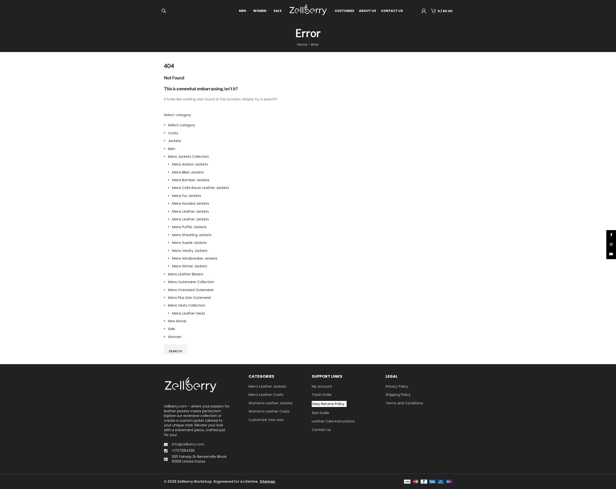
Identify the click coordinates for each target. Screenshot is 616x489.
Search (175, 351)
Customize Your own (266, 420)
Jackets (174, 140)
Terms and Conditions (404, 403)
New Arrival (177, 321)
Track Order (322, 394)
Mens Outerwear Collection (191, 281)
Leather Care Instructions (333, 421)
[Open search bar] (163, 11)
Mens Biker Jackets (188, 172)
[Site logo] (308, 10)
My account (322, 386)
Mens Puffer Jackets (189, 227)
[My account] (424, 11)
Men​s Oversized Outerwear (191, 289)
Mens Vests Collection (186, 305)
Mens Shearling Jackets (192, 235)
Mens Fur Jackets (186, 195)
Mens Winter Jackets (189, 266)
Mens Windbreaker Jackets (194, 258)
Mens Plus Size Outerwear (189, 297)
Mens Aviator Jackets (190, 164)
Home (302, 44)
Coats (173, 133)
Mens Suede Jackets (189, 242)
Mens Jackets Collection (188, 156)
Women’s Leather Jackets (270, 403)
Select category (177, 115)
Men (171, 148)
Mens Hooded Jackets (190, 203)
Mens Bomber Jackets (190, 180)
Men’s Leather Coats (266, 394)
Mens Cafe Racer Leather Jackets (200, 187)
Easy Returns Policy (328, 403)
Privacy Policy (397, 386)
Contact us (321, 430)
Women (175, 336)
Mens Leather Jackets (190, 211)
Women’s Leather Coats (269, 411)
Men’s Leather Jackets (267, 386)
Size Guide (320, 413)
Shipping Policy (398, 394)
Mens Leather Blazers (185, 274)
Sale (171, 328)
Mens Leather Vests (188, 313)
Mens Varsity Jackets (189, 250)
